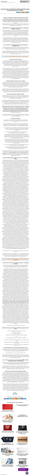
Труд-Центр (4, 1)
